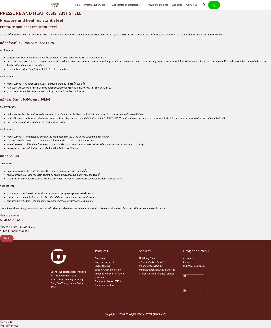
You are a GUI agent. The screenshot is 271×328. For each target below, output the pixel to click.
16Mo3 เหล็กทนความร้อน (14, 231)
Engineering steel (104, 262)
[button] (106, 5)
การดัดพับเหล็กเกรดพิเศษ (150, 266)
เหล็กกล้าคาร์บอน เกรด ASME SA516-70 (27, 43)
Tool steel (100, 258)
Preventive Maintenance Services (156, 273)
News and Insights (158, 5)
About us (177, 5)
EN (10, 322)
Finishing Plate (147, 258)
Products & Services (94, 5)
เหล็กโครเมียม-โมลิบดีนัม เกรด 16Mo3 (25, 99)
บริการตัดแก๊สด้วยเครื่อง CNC (152, 262)
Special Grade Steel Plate (108, 270)
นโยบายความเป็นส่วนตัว (194, 266)
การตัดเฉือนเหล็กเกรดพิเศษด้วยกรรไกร (157, 270)
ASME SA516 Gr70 (11, 220)
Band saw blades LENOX (108, 281)
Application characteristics (126, 5)
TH (6, 326)
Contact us (191, 5)
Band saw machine (105, 285)
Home (77, 5)
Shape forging (102, 266)
